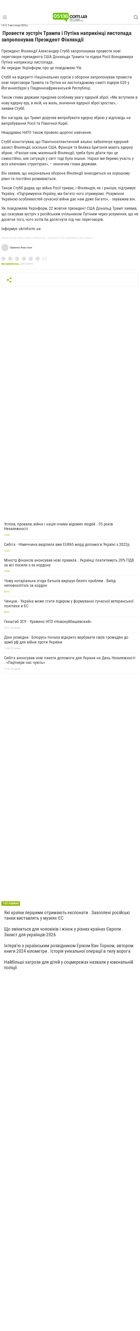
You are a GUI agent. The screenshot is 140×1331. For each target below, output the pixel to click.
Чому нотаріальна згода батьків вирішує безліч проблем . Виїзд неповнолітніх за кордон (60, 583)
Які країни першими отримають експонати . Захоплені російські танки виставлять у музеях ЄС (67, 915)
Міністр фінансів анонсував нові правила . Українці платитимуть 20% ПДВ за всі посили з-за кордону (69, 562)
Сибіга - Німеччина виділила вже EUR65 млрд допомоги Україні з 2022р (66, 544)
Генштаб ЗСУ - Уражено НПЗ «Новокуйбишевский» (48, 621)
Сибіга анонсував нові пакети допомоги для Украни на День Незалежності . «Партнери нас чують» (69, 660)
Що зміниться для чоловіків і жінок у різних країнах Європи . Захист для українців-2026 (63, 931)
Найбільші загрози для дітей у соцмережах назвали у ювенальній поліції (68, 964)
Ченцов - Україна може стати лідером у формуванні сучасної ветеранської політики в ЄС (68, 603)
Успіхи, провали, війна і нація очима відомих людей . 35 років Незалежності (58, 526)
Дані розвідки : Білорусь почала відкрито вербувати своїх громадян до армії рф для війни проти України (66, 640)
